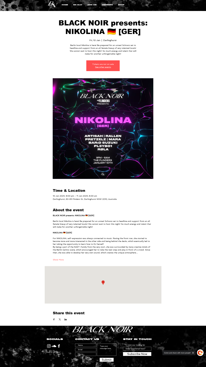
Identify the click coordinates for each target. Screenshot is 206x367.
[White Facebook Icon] (59, 346)
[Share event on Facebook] (54, 319)
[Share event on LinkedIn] (65, 319)
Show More (58, 260)
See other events (103, 67)
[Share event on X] (60, 319)
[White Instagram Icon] (48, 346)
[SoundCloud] (54, 346)
